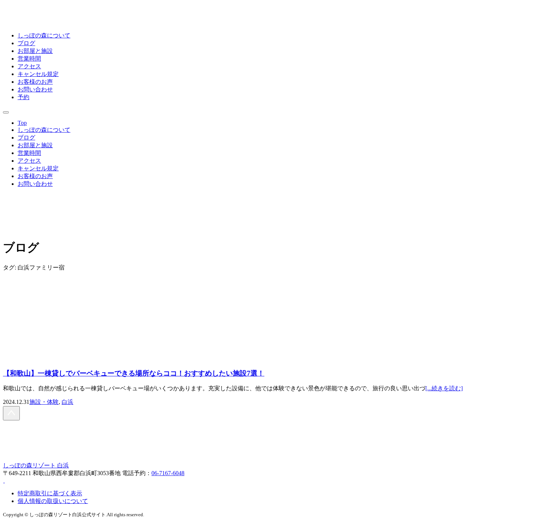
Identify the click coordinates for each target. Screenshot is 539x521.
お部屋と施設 (35, 51)
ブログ (26, 43)
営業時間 (29, 58)
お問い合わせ (35, 89)
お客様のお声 (35, 82)
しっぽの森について (44, 35)
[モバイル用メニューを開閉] (6, 112)
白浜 (67, 402)
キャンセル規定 (38, 74)
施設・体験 (44, 402)
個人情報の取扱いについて (53, 501)
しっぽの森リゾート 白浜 (36, 465)
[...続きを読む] (444, 388)
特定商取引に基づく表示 (50, 493)
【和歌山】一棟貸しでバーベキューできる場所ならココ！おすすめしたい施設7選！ (133, 373)
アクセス (29, 66)
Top (22, 123)
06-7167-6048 (167, 473)
